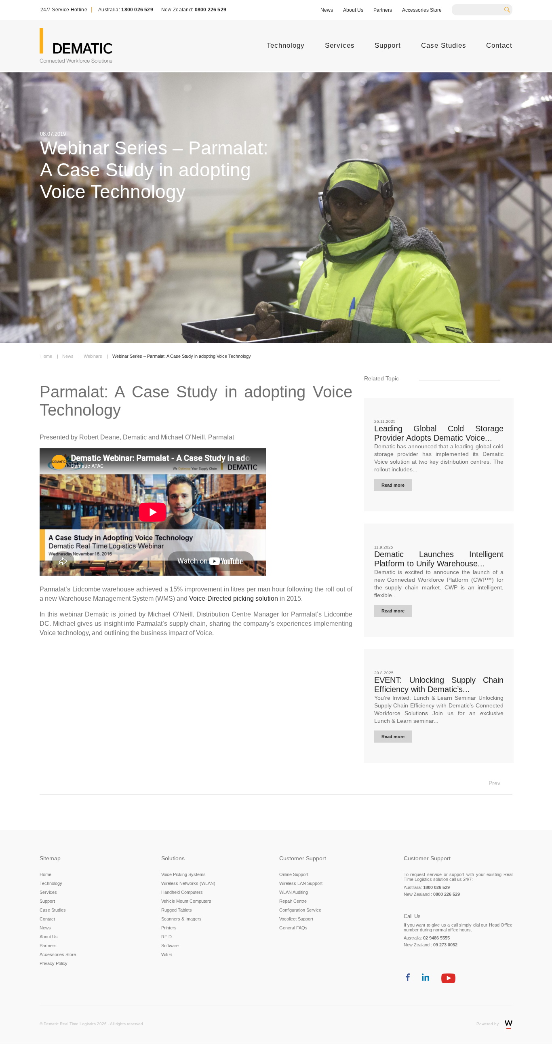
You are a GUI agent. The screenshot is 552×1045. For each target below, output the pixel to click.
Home (45, 874)
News (326, 10)
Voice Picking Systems (183, 874)
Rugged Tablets (176, 910)
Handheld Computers (182, 892)
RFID (166, 936)
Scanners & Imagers (181, 918)
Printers (169, 927)
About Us (353, 10)
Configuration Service (300, 910)
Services (340, 45)
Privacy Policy (53, 963)
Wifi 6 (166, 954)
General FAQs (293, 927)
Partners (382, 10)
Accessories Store (422, 10)
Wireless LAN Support (300, 883)
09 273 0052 (445, 944)
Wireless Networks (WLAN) (188, 883)
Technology (286, 45)
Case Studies (443, 45)
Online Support (293, 874)
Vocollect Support (296, 918)
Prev (494, 783)
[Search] (510, 8)
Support (388, 45)
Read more (393, 485)
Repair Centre (293, 901)
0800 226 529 (210, 10)
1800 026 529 (137, 10)
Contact (499, 45)
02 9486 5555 (436, 937)
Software (170, 945)
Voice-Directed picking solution (233, 598)
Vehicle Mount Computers (186, 901)
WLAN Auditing (293, 892)
